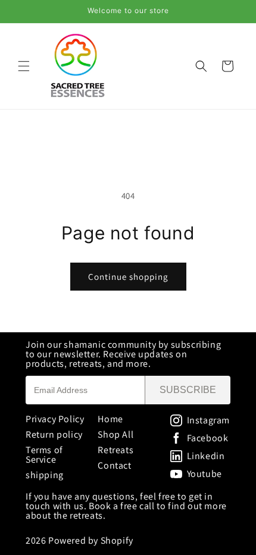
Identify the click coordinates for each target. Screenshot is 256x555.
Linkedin (206, 456)
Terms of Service (44, 455)
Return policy (54, 434)
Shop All (115, 434)
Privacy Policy (55, 419)
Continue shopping (128, 276)
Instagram (208, 420)
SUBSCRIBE (188, 390)
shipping (45, 475)
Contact (114, 465)
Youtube (204, 474)
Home (110, 419)
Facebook (208, 438)
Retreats (115, 450)
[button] (24, 66)
